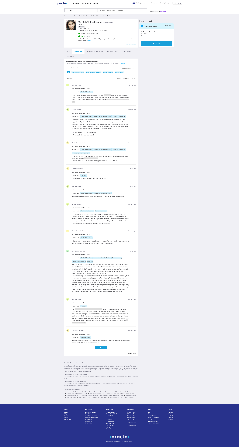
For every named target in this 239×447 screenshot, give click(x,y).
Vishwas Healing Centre (91, 368)
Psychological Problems (78, 72)
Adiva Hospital (114, 368)
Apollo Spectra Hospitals (104, 368)
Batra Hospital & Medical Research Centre (124, 369)
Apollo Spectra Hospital (102, 365)
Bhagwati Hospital (84, 366)
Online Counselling (108, 72)
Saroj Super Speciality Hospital (71, 365)
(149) (78, 51)
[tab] (68, 51)
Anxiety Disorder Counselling (93, 72)
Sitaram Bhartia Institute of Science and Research (102, 366)
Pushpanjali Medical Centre (97, 369)
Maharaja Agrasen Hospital (84, 371)
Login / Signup (177, 3)
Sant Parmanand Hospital (126, 368)
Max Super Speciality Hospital (87, 365)
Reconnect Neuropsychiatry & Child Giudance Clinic (114, 383)
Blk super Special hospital (126, 365)
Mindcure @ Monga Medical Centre (118, 376)
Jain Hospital (67, 376)
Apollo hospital (108, 369)
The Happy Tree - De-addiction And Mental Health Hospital (94, 376)
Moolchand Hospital (114, 365)
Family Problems (119, 72)
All (68, 72)
